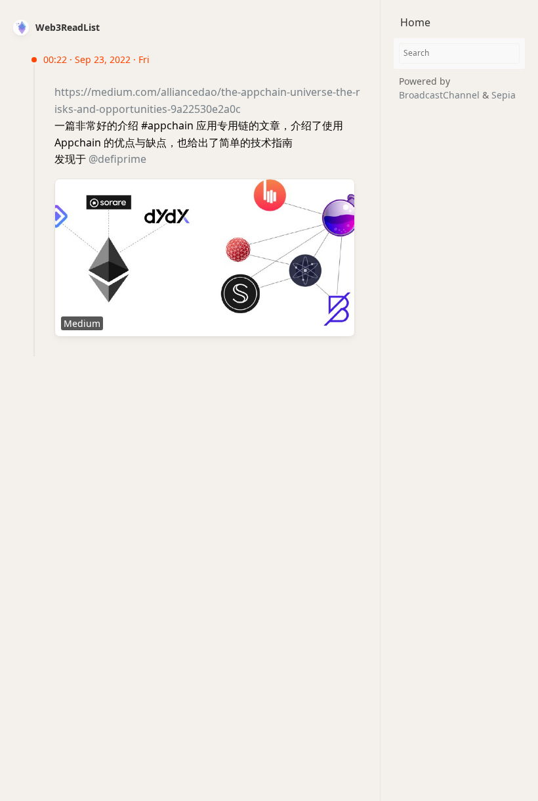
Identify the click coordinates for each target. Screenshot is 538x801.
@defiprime (117, 159)
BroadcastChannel (440, 95)
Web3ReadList (67, 27)
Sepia (503, 95)
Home (415, 22)
